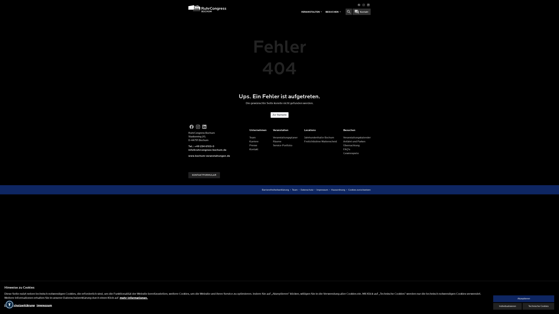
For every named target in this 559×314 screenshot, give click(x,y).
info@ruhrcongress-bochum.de (207, 149)
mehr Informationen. (134, 298)
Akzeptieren (524, 298)
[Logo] (227, 8)
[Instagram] (363, 5)
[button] (9, 304)
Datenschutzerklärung (19, 305)
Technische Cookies (538, 306)
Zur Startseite (280, 115)
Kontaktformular (204, 175)
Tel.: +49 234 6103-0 (201, 146)
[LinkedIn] (368, 5)
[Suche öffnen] (349, 12)
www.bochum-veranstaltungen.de (209, 155)
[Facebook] (359, 5)
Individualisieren (507, 306)
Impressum (44, 305)
